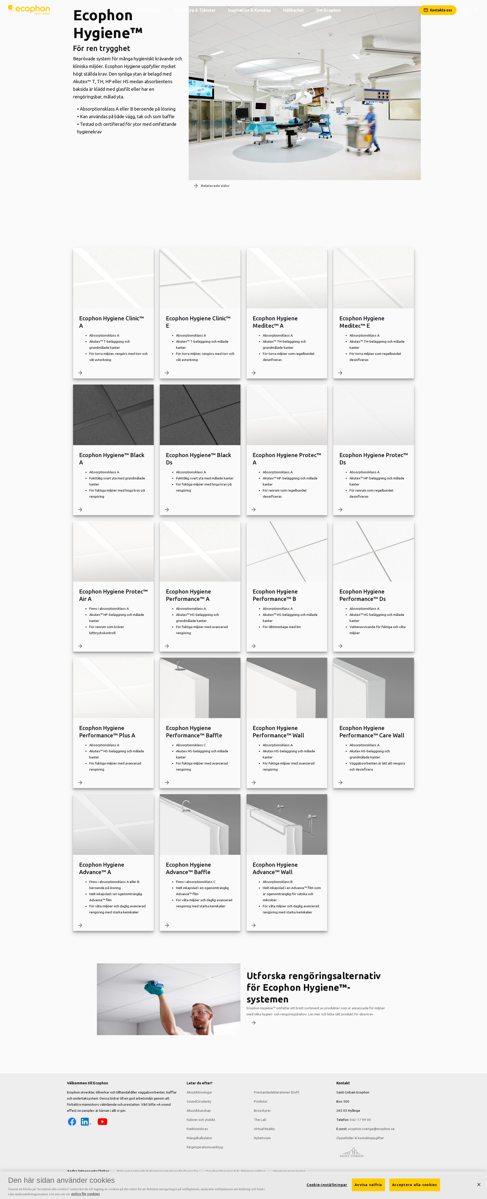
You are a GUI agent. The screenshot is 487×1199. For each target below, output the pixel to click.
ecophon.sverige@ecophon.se (371, 1129)
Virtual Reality (264, 1129)
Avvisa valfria (368, 1185)
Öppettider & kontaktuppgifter (360, 1138)
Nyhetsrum (262, 1138)
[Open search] (465, 10)
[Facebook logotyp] (72, 1125)
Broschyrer (262, 1110)
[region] (243, 1185)
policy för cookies (85, 1193)
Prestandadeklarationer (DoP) (276, 1092)
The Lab (260, 1120)
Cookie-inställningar (327, 1185)
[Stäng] (478, 1184)
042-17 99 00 (360, 1120)
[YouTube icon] (102, 1125)
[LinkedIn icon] (86, 1125)
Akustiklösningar (199, 1092)
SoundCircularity (199, 1101)
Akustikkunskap (199, 1110)
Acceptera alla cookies (414, 1185)
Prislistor (261, 1101)
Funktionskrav (197, 1129)
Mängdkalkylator (199, 1138)
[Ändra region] (476, 10)
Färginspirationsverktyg (205, 1147)
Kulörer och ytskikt (201, 1120)
